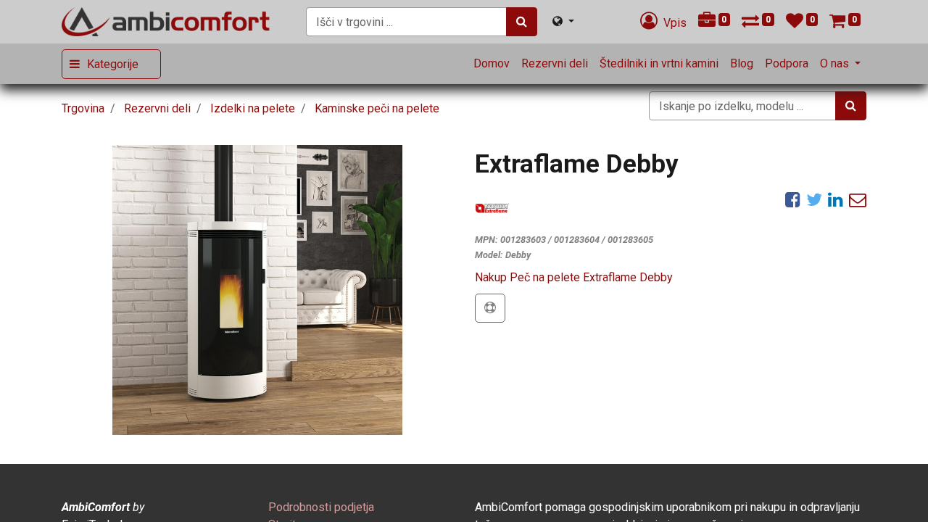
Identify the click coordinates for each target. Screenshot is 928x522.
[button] (490, 308)
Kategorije (112, 64)
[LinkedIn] (835, 199)
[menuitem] (491, 63)
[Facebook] (792, 199)
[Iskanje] (521, 21)
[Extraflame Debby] (257, 290)
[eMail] (857, 199)
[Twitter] (814, 199)
